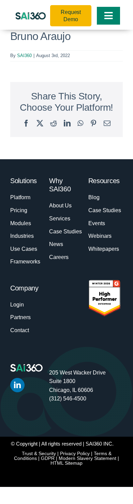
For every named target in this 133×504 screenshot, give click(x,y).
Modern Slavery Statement (87, 458)
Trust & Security (39, 453)
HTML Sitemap (66, 463)
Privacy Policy (75, 453)
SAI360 (24, 55)
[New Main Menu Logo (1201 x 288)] (30, 15)
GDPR (48, 458)
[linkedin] (17, 385)
